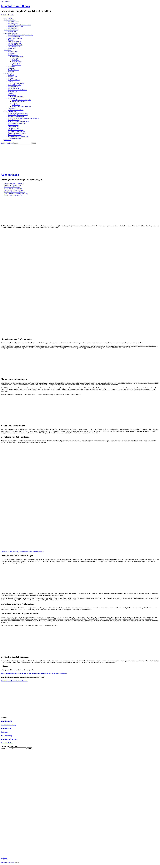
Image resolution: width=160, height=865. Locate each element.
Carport (10, 81)
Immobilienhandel (9, 20)
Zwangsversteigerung (14, 43)
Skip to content (5, 1)
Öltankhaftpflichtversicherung (17, 133)
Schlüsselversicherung (14, 138)
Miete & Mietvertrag (14, 36)
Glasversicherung (13, 126)
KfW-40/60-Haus (17, 61)
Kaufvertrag (11, 48)
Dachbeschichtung (13, 88)
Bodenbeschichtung (14, 80)
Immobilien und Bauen (15, 6)
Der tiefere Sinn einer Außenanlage (14, 192)
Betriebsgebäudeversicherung (16, 123)
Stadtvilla (11, 71)
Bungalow (11, 68)
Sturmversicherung (13, 128)
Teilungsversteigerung (14, 41)
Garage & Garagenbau (14, 85)
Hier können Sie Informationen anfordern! (14, 681)
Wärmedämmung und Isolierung (21, 106)
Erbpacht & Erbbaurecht (15, 45)
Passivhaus (15, 58)
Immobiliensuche (13, 28)
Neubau (10, 93)
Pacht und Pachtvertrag (15, 38)
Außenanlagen (12, 76)
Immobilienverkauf (13, 21)
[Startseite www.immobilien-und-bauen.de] (19, 714)
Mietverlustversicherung (15, 135)
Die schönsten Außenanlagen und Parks (16, 193)
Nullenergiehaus (16, 63)
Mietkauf (10, 40)
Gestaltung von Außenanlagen (13, 188)
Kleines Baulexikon (7, 743)
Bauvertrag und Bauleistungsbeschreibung (20, 35)
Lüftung (14, 103)
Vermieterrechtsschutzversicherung (18, 136)
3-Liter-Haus (15, 60)
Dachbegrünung (13, 86)
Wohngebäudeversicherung (16, 116)
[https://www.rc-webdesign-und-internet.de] (80, 854)
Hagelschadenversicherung (16, 130)
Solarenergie (11, 108)
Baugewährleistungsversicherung (18, 113)
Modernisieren (16, 105)
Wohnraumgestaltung (18, 96)
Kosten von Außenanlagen (12, 187)
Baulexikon (7, 140)
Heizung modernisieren (18, 101)
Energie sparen (12, 98)
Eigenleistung (12, 31)
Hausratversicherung (14, 120)
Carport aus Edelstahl (18, 83)
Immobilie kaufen (13, 23)
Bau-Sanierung (8, 73)
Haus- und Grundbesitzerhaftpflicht (18, 121)
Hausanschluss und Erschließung (17, 90)
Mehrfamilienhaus (13, 70)
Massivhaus (11, 66)
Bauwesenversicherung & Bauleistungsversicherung (23, 118)
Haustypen (7, 50)
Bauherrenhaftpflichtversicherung (18, 115)
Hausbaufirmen (12, 91)
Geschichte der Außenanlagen (13, 195)
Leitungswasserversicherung (16, 131)
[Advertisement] (80, 158)
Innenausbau (12, 95)
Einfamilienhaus (13, 51)
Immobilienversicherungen (9, 739)
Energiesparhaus (13, 55)
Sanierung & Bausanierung (16, 110)
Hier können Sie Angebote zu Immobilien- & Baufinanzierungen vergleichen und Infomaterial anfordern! (34, 673)
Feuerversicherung (13, 125)
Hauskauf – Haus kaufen (15, 26)
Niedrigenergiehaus (17, 56)
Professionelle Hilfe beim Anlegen (14, 190)
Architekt (11, 75)
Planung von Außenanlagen (12, 185)
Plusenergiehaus (16, 65)
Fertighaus (11, 53)
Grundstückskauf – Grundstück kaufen (19, 25)
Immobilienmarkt (6, 721)
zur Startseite (8, 18)
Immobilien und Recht (11, 33)
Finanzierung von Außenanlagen (14, 183)
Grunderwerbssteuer (14, 46)
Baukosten (11, 78)
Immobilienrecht (6, 728)
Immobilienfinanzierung (11, 30)
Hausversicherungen (10, 111)
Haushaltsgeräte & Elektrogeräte (21, 100)
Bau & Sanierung (6, 736)
